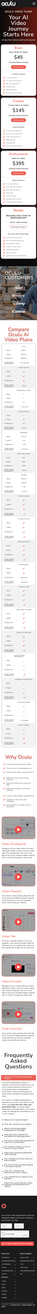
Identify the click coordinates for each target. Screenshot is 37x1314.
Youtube (4, 1294)
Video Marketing (6, 1264)
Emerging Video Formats (8, 1260)
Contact (4, 1281)
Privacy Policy (16, 1305)
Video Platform (5, 1257)
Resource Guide (24, 1257)
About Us (4, 1274)
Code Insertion (12, 1029)
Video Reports (12, 891)
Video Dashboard (14, 844)
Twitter (3, 1287)
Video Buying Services (7, 1270)
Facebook (4, 1291)
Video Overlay (24, 1267)
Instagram (4, 1297)
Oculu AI (4, 1267)
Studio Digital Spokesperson (27, 1270)
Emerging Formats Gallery (27, 1260)
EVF (21, 1274)
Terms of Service (27, 1305)
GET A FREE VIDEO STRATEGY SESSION (17, 1244)
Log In (3, 1284)
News (21, 1264)
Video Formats (12, 981)
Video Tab (9, 936)
